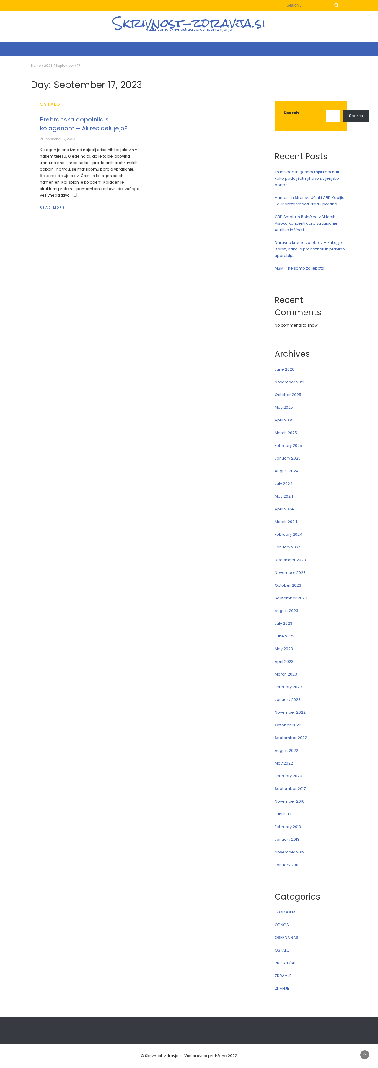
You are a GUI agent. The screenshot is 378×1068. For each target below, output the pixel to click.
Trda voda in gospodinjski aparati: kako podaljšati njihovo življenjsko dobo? (307, 178)
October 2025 (288, 394)
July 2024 (284, 483)
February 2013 (288, 827)
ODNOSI (282, 925)
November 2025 (290, 382)
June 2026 (284, 369)
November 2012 (289, 852)
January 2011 (286, 865)
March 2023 (286, 674)
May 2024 (284, 496)
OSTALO (50, 104)
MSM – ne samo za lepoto (299, 268)
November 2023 (290, 572)
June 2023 (284, 636)
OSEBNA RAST (287, 937)
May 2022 (284, 763)
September (65, 65)
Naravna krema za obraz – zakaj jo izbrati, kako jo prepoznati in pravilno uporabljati (310, 249)
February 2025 (288, 445)
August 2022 (286, 750)
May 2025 (284, 407)
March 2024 (286, 522)
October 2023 (288, 585)
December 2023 (290, 560)
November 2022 (290, 712)
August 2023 (286, 610)
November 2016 (289, 801)
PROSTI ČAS (286, 963)
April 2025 (284, 420)
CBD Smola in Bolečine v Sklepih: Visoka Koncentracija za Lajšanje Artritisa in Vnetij (306, 223)
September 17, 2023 (59, 139)
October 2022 (288, 725)
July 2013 (283, 814)
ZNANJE (282, 988)
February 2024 (288, 534)
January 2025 (288, 458)
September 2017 (290, 788)
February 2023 (288, 687)
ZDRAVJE (283, 975)
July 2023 (283, 623)
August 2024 (287, 471)
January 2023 (288, 699)
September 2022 (291, 738)
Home (36, 65)
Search (291, 113)
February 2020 (288, 776)
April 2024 (284, 509)
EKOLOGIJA (285, 912)
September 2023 (291, 598)
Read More (52, 207)
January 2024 (288, 547)
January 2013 (287, 839)
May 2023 (284, 649)
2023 (48, 65)
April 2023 (284, 661)
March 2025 (286, 433)
